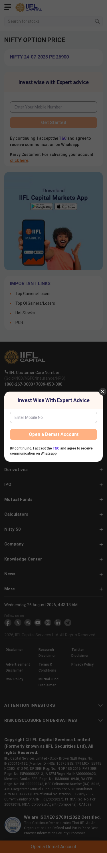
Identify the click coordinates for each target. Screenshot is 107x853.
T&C (56, 448)
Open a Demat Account (53, 434)
